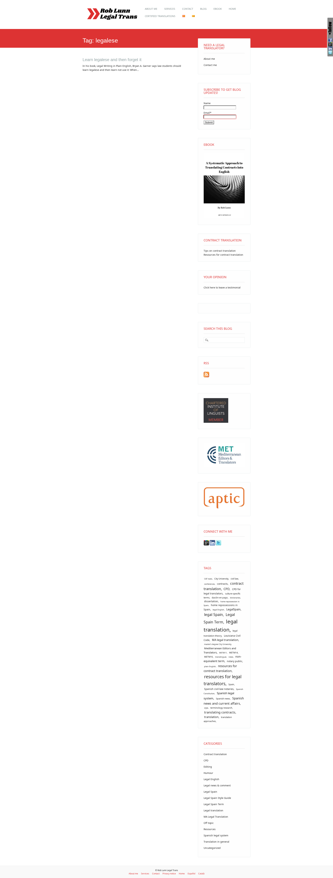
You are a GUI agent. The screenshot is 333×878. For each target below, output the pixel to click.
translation (211, 717)
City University (221, 578)
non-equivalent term (222, 659)
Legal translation (213, 810)
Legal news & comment (217, 785)
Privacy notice (169, 873)
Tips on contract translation (220, 250)
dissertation (211, 601)
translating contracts (219, 712)
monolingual (220, 657)
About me (151, 8)
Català (201, 873)
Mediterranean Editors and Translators (220, 650)
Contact (187, 8)
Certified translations (160, 16)
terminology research (221, 707)
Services (169, 8)
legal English (218, 609)
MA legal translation (225, 640)
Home (232, 8)
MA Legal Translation (216, 816)
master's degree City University (217, 644)
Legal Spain (210, 791)
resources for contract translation (220, 668)
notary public (234, 661)
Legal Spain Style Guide (217, 798)
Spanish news (223, 698)
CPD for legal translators (222, 591)
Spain (231, 684)
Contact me (210, 65)
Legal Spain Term (214, 804)
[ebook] (224, 218)
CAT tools (208, 579)
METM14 (233, 652)
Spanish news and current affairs (224, 700)
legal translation (221, 625)
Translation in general (216, 841)
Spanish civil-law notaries (219, 689)
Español (191, 873)
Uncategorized (212, 848)
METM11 (223, 653)
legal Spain (213, 614)
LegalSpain (233, 609)
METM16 (208, 656)
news (231, 657)
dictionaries (235, 597)
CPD (226, 589)
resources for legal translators (222, 680)
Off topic (209, 823)
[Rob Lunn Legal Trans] (112, 21)
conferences (209, 584)
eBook (218, 8)
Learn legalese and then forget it (112, 59)
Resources (210, 829)
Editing (208, 766)
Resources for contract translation (223, 254)
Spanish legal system (216, 835)
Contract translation (215, 754)
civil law (234, 578)
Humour (208, 773)
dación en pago (220, 597)
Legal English (211, 779)
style (206, 708)
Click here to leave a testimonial (222, 287)
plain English (210, 666)
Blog (203, 8)
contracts (222, 583)
